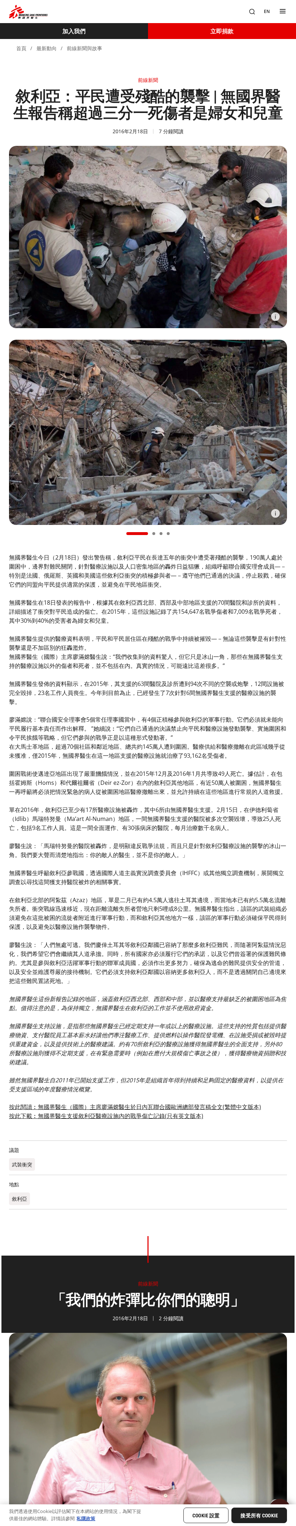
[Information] (275, 316)
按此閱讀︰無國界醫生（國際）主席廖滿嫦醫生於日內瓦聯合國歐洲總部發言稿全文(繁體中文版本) (135, 1107)
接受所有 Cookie (259, 1515)
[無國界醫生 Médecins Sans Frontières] (28, 12)
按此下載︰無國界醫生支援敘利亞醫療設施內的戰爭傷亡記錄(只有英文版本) (106, 1116)
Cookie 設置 (205, 1515)
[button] (137, 533)
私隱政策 (86, 1518)
